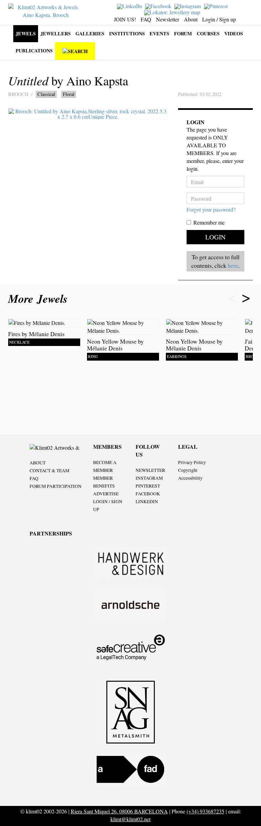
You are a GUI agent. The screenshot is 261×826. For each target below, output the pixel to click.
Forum (183, 33)
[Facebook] (159, 5)
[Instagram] (188, 5)
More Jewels (39, 299)
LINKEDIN (147, 501)
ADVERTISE (106, 494)
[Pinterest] (216, 5)
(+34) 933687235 (205, 811)
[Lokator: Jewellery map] (173, 11)
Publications (34, 50)
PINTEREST (148, 486)
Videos (233, 33)
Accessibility (190, 478)
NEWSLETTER (150, 470)
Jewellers (55, 33)
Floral (68, 94)
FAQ (146, 19)
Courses (208, 33)
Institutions (127, 33)
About (190, 19)
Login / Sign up (219, 19)
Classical (46, 94)
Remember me (209, 222)
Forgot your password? (211, 209)
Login (215, 237)
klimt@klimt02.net (130, 819)
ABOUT (38, 463)
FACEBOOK (148, 494)
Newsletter (167, 19)
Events (159, 33)
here (233, 265)
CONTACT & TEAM (49, 470)
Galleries (89, 33)
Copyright (187, 470)
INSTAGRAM (149, 478)
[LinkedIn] (130, 5)
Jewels (26, 33)
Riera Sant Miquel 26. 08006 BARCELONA (119, 811)
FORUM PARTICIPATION (56, 486)
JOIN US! (125, 19)
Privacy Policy (192, 462)
